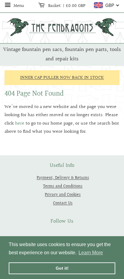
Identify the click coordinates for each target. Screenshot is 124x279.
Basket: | (66, 5)
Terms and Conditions (62, 186)
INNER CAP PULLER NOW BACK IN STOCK (62, 77)
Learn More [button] (91, 252)
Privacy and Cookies (63, 194)
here (19, 123)
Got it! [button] (62, 268)
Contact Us (63, 203)
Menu (18, 5)
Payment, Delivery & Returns (63, 177)
